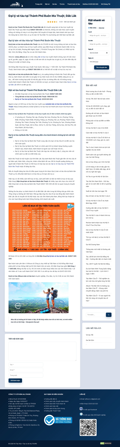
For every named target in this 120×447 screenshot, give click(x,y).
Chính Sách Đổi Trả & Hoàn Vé (55, 404)
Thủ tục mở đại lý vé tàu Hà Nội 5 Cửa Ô (98, 238)
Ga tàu (54, 4)
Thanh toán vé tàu (73, 4)
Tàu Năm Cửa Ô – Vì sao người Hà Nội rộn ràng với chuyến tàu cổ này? (98, 298)
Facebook (93, 409)
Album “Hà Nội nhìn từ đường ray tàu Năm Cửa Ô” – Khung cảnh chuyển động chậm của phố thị (98, 288)
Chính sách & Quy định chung (55, 408)
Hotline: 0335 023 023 (90, 4)
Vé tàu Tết (89, 335)
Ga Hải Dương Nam (93, 244)
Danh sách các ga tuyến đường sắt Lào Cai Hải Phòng (98, 156)
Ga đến (90, 40)
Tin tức (62, 4)
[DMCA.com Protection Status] (106, 444)
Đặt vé (47, 4)
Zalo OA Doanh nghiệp (98, 415)
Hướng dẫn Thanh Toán (53, 411)
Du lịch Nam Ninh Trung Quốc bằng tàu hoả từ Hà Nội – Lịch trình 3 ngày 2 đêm (98, 271)
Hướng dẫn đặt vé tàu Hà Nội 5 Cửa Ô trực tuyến (97, 209)
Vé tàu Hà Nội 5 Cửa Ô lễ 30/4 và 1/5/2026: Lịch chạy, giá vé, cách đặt (98, 140)
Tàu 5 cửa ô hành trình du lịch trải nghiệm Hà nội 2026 (98, 148)
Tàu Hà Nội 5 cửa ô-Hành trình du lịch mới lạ (98, 216)
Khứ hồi (101, 28)
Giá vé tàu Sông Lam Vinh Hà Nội (98, 162)
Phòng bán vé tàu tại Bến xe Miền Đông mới (98, 122)
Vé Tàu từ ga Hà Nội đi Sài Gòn (97, 176)
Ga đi (90, 32)
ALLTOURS (33, 444)
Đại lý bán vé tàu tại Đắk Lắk (57, 256)
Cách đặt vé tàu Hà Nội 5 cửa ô (97, 133)
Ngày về (90, 58)
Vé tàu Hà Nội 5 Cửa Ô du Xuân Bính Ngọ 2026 (97, 202)
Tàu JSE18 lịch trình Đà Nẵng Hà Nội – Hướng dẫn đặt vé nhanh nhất (98, 258)
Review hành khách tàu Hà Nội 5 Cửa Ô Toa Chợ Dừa (97, 224)
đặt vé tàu (41, 57)
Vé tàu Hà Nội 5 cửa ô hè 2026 (97, 128)
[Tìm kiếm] (108, 315)
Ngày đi (90, 49)
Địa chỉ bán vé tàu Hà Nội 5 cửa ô (98, 196)
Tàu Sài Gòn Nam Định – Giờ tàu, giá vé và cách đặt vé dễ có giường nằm (98, 183)
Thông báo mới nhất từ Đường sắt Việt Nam (98, 250)
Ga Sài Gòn (90, 340)
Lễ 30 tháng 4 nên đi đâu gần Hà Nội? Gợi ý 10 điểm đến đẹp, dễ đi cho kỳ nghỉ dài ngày (98, 169)
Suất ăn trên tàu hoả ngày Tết (96, 191)
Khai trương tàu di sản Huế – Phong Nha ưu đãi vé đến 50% (98, 92)
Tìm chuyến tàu (101, 67)
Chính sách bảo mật (51, 406)
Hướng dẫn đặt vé (51, 399)
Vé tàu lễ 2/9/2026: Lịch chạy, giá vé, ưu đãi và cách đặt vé (98, 107)
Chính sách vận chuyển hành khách (57, 401)
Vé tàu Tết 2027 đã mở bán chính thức (98, 100)
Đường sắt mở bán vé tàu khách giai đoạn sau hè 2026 (97, 114)
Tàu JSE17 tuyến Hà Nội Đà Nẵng (98, 264)
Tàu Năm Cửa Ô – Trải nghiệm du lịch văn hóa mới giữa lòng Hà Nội (98, 280)
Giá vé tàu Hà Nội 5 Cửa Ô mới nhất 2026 (97, 231)
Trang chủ (38, 4)
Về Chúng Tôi (105, 4)
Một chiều (93, 28)
